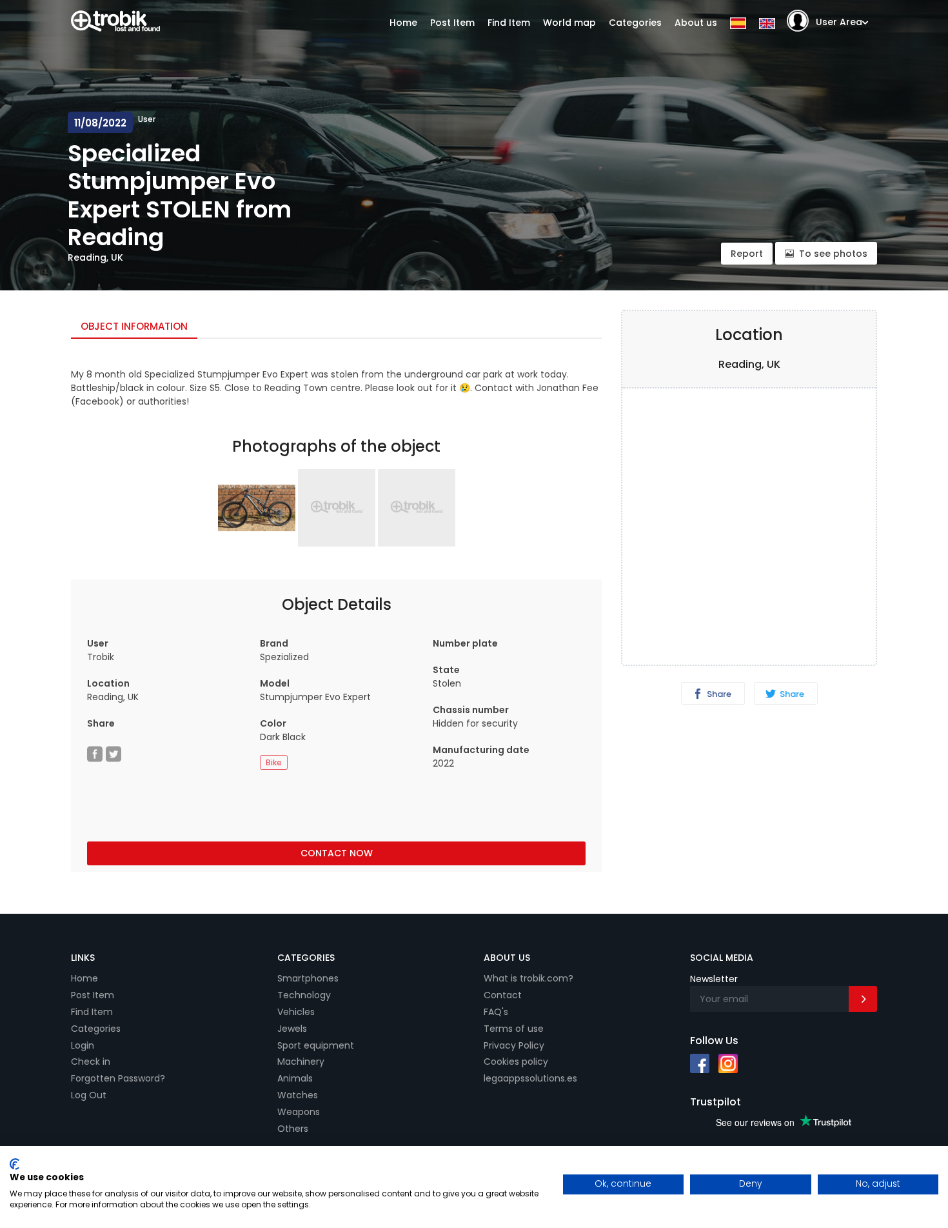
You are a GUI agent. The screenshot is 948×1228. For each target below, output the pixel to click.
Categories (635, 22)
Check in (90, 1061)
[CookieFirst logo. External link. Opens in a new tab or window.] (14, 1164)
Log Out (88, 1095)
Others (292, 1128)
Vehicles (296, 1012)
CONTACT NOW (337, 853)
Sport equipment (315, 1045)
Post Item (452, 22)
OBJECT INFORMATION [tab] (134, 326)
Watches (297, 1095)
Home (403, 22)
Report (747, 253)
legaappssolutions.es (530, 1078)
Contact (503, 995)
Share (718, 694)
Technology (304, 995)
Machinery (300, 1061)
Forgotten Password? (118, 1078)
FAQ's (496, 1012)
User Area (839, 21)
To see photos (833, 253)
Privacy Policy (514, 1045)
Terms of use (514, 1028)
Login (82, 1045)
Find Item (509, 22)
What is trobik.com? (528, 978)
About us (696, 22)
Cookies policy (516, 1061)
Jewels (292, 1028)
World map (569, 22)
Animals (295, 1078)
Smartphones (308, 978)
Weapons (298, 1112)
